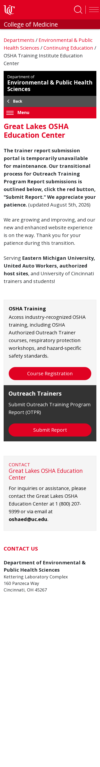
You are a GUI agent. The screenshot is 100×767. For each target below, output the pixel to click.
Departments (20, 40)
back (17, 101)
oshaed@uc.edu (28, 519)
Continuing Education (68, 48)
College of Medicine (31, 24)
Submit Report (50, 430)
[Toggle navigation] (92, 10)
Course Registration (50, 373)
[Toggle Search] (78, 9)
